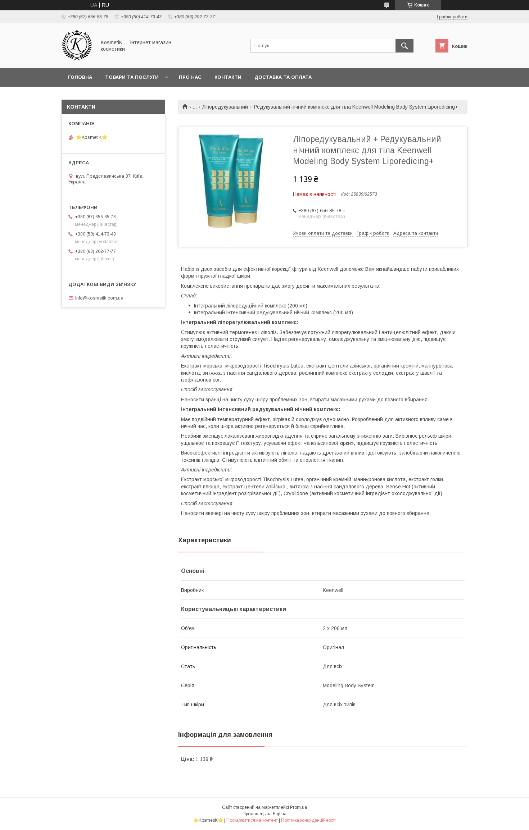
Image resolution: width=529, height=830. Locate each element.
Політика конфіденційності (308, 820)
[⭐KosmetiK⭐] (77, 58)
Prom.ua (298, 807)
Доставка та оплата (283, 77)
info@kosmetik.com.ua (99, 298)
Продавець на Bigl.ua (264, 813)
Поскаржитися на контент (252, 820)
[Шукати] (404, 46)
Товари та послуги (132, 77)
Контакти (227, 77)
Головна (80, 77)
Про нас (190, 77)
